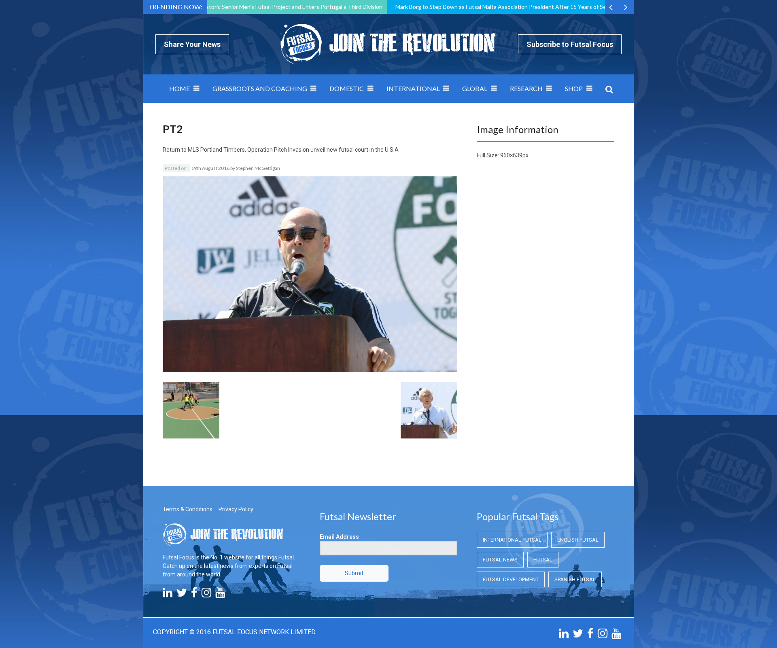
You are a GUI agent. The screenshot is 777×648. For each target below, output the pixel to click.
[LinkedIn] (167, 594)
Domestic (346, 88)
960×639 (511, 155)
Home (179, 88)
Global (474, 88)
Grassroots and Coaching (259, 88)
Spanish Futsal (575, 579)
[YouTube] (220, 594)
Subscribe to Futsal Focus (569, 44)
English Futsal (578, 540)
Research (526, 88)
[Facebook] (194, 594)
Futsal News (500, 560)
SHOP (574, 88)
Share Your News (192, 44)
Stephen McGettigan (258, 168)
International (413, 88)
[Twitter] (181, 594)
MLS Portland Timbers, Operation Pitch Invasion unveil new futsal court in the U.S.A (293, 149)
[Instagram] (206, 594)
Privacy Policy (236, 509)
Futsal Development (511, 579)
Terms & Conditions (187, 509)
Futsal (542, 560)
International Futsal (512, 540)
